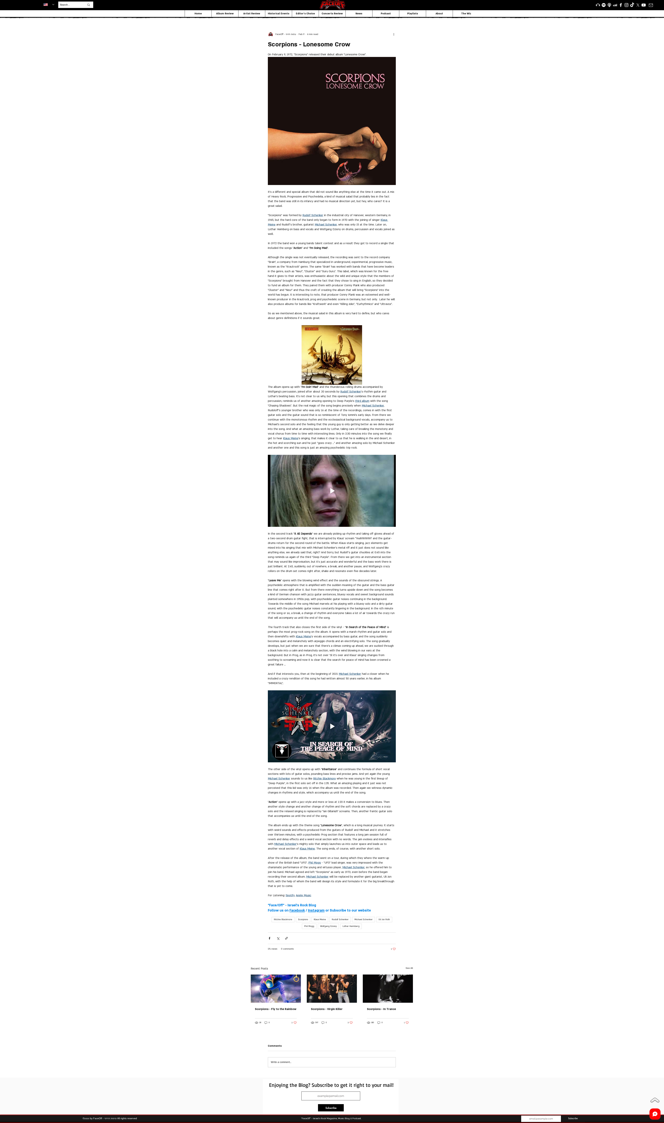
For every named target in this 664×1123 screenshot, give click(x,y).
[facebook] (620, 5)
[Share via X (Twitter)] (278, 938)
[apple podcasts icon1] (609, 5)
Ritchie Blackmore (283, 919)
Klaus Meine (320, 919)
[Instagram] (626, 5)
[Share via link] (286, 938)
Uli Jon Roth (384, 919)
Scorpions (303, 919)
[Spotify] (603, 5)
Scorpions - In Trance (381, 1009)
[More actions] (394, 34)
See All (409, 968)
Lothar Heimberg (351, 926)
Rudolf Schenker (340, 919)
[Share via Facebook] (269, 938)
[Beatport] (598, 5)
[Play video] (332, 491)
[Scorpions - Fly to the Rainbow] (276, 989)
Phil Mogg (309, 926)
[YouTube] (643, 5)
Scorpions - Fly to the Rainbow (275, 1009)
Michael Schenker (363, 919)
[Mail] (650, 5)
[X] (637, 5)
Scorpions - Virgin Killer (327, 1009)
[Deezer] (615, 5)
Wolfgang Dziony (328, 926)
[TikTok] (632, 5)
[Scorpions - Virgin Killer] (332, 989)
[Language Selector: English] (49, 4)
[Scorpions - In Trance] (388, 989)
